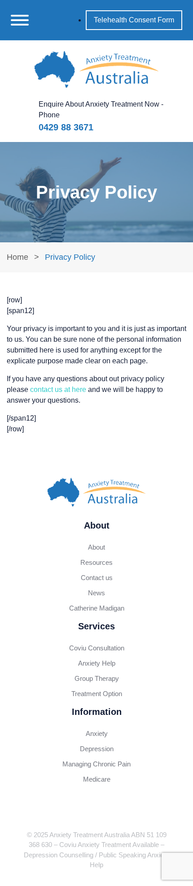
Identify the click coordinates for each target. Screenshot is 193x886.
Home (17, 257)
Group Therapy (97, 678)
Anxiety (97, 733)
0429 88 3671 (66, 127)
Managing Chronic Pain (96, 764)
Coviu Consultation (96, 648)
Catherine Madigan (96, 608)
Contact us (97, 577)
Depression (97, 749)
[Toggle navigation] (19, 20)
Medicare (96, 779)
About (96, 547)
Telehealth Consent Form (134, 20)
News (96, 593)
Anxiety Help (96, 663)
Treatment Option (96, 693)
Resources (96, 562)
